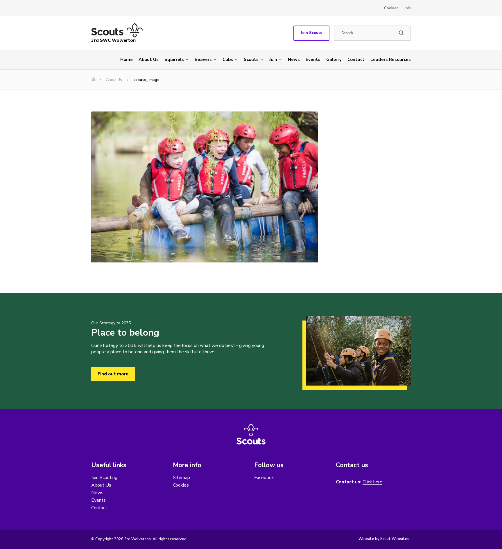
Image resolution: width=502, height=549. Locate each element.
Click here (372, 482)
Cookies (391, 8)
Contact (356, 59)
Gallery (334, 59)
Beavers (203, 59)
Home (126, 59)
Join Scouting (104, 477)
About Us (149, 59)
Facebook (264, 477)
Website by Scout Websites (383, 538)
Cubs (228, 59)
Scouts (251, 59)
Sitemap (181, 477)
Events (313, 59)
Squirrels (174, 59)
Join (407, 8)
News (294, 59)
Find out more (113, 374)
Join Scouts (311, 32)
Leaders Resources (390, 59)
